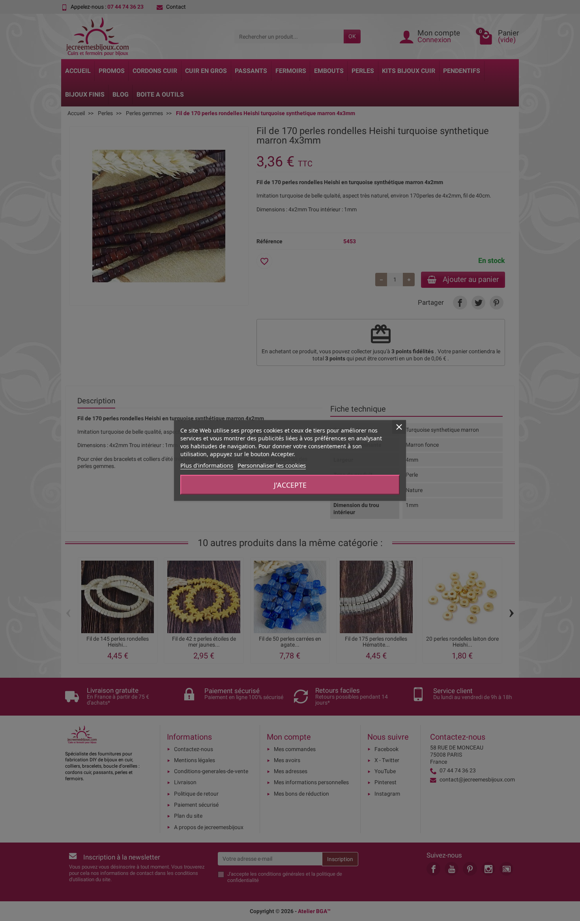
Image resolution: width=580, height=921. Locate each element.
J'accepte (290, 485)
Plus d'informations (206, 465)
